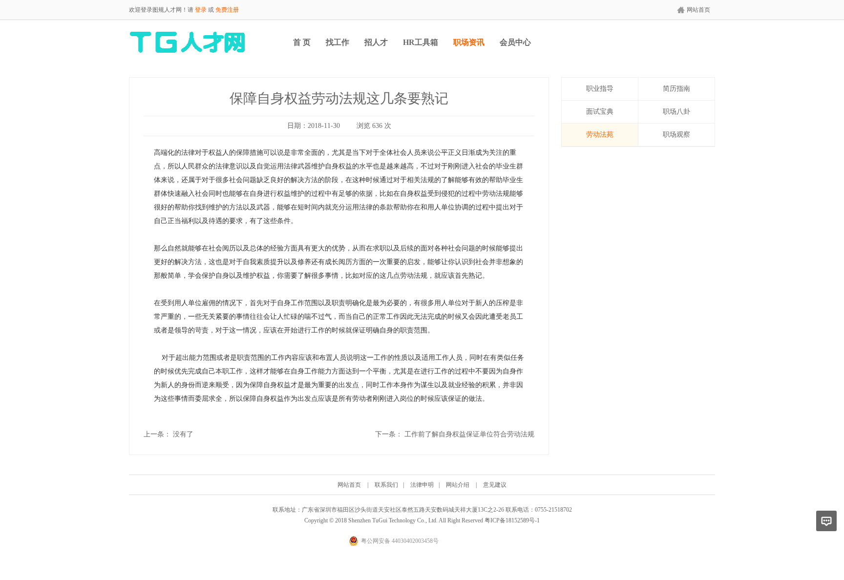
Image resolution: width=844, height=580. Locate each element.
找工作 (337, 42)
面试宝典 (599, 111)
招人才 (376, 42)
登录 (201, 9)
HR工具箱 (420, 42)
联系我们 (386, 484)
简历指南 (676, 88)
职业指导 (599, 88)
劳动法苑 (599, 134)
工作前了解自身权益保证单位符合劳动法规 (469, 434)
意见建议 (494, 484)
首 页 (302, 42)
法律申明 (422, 484)
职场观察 (676, 134)
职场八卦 (676, 111)
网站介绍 (457, 484)
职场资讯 (469, 42)
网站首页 (698, 9)
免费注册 (227, 9)
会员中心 (515, 42)
